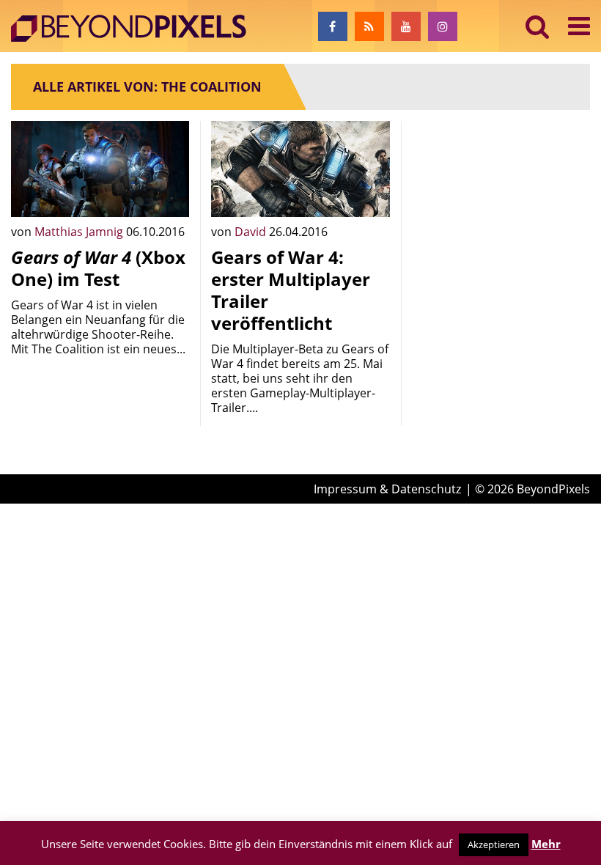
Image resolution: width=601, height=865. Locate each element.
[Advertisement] (501, 194)
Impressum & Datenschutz (387, 489)
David (252, 232)
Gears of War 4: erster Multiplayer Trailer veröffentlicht (290, 290)
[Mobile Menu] (579, 26)
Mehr (546, 843)
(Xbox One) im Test (98, 268)
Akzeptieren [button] (494, 844)
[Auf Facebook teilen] (167, 195)
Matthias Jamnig (80, 232)
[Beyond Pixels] (135, 28)
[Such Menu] (538, 26)
